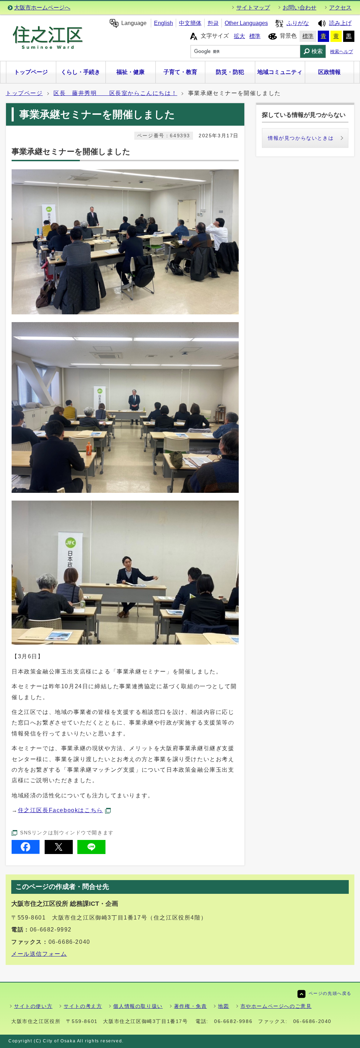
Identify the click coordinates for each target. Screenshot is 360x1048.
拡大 (239, 36)
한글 (213, 23)
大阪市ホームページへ (42, 8)
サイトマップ (253, 8)
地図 (223, 1006)
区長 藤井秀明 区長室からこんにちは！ (115, 93)
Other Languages (246, 23)
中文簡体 (190, 23)
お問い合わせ (299, 8)
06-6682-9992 (51, 930)
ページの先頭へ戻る (330, 993)
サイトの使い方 (33, 1006)
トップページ (24, 93)
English (163, 23)
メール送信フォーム (39, 954)
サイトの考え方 (83, 1006)
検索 (317, 51)
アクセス (340, 8)
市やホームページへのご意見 (276, 1006)
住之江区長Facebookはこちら (60, 810)
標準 (255, 36)
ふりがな (298, 23)
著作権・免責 (190, 1006)
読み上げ (340, 23)
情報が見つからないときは (301, 138)
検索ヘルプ (341, 51)
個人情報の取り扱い (137, 1006)
